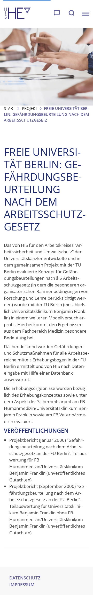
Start (9, 108)
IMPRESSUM (22, 584)
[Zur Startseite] (17, 14)
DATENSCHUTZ (25, 578)
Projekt (29, 108)
